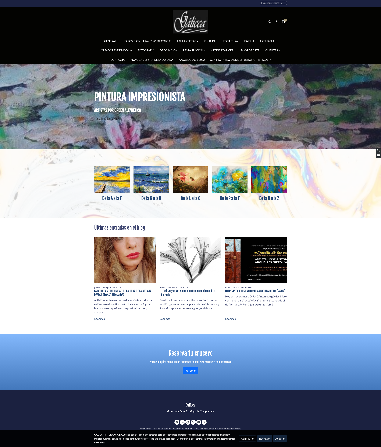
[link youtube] (199, 422)
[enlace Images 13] (269, 179)
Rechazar (264, 438)
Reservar (190, 370)
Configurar (247, 438)
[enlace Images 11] (112, 179)
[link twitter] (193, 422)
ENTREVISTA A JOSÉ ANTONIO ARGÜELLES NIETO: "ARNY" (255, 291)
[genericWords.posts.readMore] (125, 259)
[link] (190, 21)
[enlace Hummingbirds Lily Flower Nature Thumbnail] (190, 179)
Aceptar (280, 438)
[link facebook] (177, 422)
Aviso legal (145, 428)
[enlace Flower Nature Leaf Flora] (230, 179)
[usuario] (276, 21)
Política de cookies (162, 428)
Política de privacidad (205, 428)
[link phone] (378, 150)
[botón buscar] (269, 21)
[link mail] (378, 155)
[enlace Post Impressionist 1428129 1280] (151, 179)
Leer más (99, 318)
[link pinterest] (187, 422)
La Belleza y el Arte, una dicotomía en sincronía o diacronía (187, 293)
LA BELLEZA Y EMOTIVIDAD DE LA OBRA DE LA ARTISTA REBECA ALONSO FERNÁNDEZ (122, 293)
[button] (111, 41)
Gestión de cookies (182, 428)
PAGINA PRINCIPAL (109, 119)
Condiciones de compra (229, 428)
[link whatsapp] (204, 422)
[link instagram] (182, 422)
